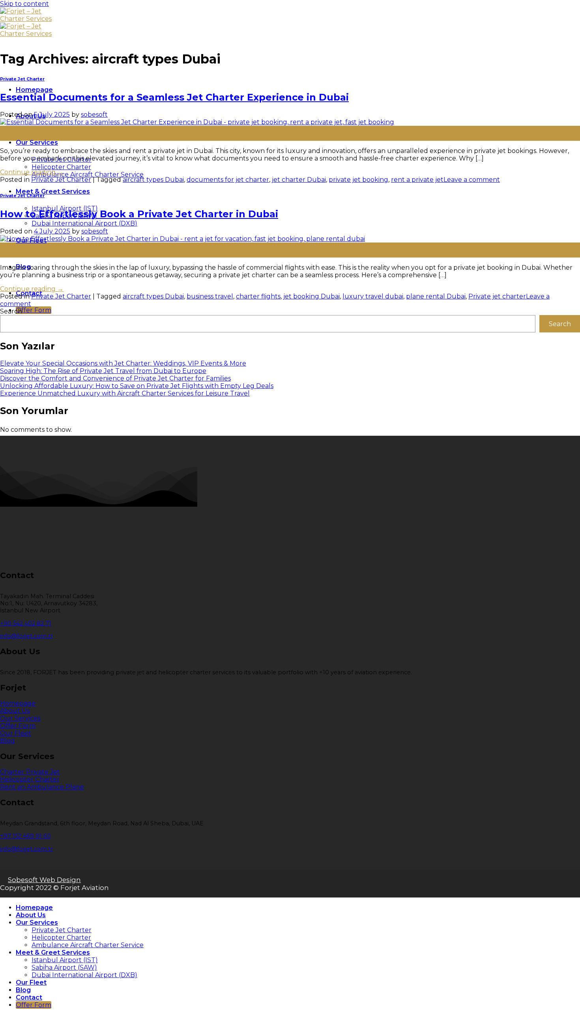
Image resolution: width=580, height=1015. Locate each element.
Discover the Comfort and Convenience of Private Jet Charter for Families (115, 378)
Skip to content (24, 3)
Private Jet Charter (22, 79)
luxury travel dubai (372, 296)
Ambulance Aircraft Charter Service (88, 174)
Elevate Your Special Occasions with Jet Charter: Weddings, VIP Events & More (123, 363)
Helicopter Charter (61, 167)
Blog (23, 990)
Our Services (37, 142)
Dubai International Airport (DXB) (84, 223)
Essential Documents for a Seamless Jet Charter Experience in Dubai (174, 97)
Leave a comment (471, 179)
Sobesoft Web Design (44, 880)
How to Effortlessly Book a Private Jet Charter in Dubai (139, 214)
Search (11, 311)
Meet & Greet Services (53, 191)
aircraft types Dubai (153, 179)
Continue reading (32, 172)
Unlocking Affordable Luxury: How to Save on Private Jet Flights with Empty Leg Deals (136, 386)
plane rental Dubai (436, 296)
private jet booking (358, 179)
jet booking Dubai (311, 296)
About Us (31, 915)
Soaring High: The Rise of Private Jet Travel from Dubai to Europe (103, 371)
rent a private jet (417, 179)
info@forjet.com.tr (26, 636)
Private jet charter (497, 296)
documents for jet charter (228, 179)
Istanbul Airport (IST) (65, 960)
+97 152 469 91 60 (25, 836)
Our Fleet (31, 982)
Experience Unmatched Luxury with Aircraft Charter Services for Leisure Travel (125, 393)
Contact (29, 997)
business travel (210, 296)
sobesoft (94, 114)
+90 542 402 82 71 (25, 623)
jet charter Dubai (299, 179)
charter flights (258, 296)
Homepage (34, 89)
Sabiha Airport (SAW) (64, 967)
